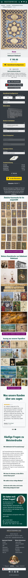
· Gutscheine (17, 550)
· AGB (3, 545)
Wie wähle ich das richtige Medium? (13, 480)
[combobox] (14, 102)
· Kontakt (4, 542)
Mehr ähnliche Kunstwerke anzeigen (14, 251)
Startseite (3, 5)
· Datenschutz (5, 547)
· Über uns (4, 552)
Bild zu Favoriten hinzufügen (15, 85)
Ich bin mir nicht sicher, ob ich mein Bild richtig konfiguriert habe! (13, 487)
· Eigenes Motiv (18, 542)
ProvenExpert (11, 423)
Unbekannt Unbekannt (7, 7)
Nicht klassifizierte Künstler (17, 5)
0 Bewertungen (17, 87)
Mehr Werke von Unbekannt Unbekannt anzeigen (14, 333)
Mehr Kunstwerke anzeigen (14, 388)
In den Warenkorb (15, 178)
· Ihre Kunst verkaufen (19, 544)
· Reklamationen (5, 550)
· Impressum (4, 544)
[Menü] (1, 1)
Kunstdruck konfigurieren (15, 65)
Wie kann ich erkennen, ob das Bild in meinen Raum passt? (13, 474)
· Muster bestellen (18, 552)
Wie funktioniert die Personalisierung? (14, 447)
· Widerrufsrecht (5, 549)
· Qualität (17, 545)
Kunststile (8, 5)
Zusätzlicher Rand (6, 100)
